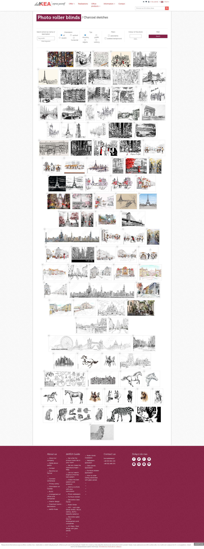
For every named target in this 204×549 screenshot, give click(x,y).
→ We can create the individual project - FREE (73, 468)
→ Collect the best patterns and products (72, 482)
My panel (154, 2)
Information (109, 4)
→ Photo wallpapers (73, 494)
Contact (122, 4)
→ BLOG (50, 491)
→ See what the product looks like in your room (73, 460)
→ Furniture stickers (73, 497)
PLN (166, 2)
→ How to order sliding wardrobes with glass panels (91, 478)
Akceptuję (199, 544)
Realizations (83, 4)
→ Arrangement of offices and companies (53, 497)
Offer (71, 4)
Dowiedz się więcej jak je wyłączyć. (110, 546)
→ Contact (51, 468)
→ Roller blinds (71, 505)
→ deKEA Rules (52, 509)
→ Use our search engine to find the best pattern (72, 475)
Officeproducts (95, 5)
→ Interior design (53, 501)
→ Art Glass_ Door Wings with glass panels (72, 528)
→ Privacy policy (53, 484)
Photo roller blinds (59, 17)
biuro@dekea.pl (109, 458)
